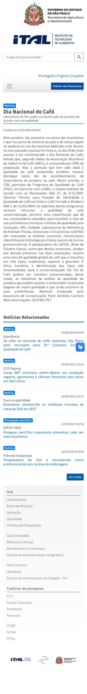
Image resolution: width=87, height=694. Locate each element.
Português (47, 75)
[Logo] (43, 39)
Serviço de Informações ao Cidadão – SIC (37, 578)
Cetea (11, 632)
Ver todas (75, 477)
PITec (11, 638)
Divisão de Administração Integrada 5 (35, 555)
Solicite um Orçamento (67, 86)
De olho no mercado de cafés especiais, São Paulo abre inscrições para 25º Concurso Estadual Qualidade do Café (43, 344)
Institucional (17, 499)
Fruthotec (14, 609)
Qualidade (14, 519)
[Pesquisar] (79, 57)
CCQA (11, 625)
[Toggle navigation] (9, 86)
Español (77, 75)
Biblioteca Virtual (20, 542)
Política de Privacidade (24, 525)
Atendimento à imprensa (26, 548)
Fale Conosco (17, 565)
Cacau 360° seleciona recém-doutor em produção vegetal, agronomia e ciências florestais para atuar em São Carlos (43, 376)
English (63, 75)
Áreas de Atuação (20, 506)
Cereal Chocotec (19, 602)
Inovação (14, 512)
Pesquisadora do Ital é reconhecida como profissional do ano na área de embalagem (43, 462)
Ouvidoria (14, 571)
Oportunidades (18, 535)
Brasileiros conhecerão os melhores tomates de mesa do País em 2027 (43, 406)
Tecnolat (14, 615)
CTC (10, 596)
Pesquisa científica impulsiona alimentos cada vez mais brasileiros (43, 434)
